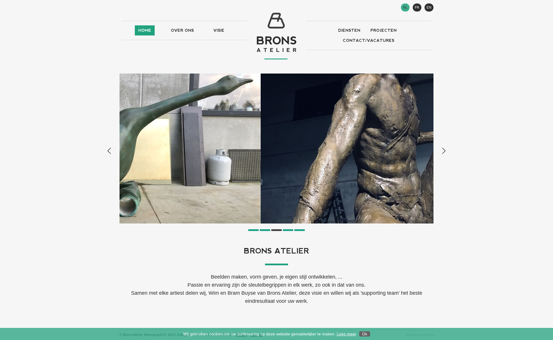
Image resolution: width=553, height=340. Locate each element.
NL (405, 7)
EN (429, 7)
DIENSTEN (349, 30)
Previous (109, 151)
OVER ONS (182, 30)
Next (444, 151)
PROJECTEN (383, 30)
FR (417, 7)
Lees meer (346, 334)
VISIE (218, 30)
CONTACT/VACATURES (368, 40)
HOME (144, 30)
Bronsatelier (276, 36)
